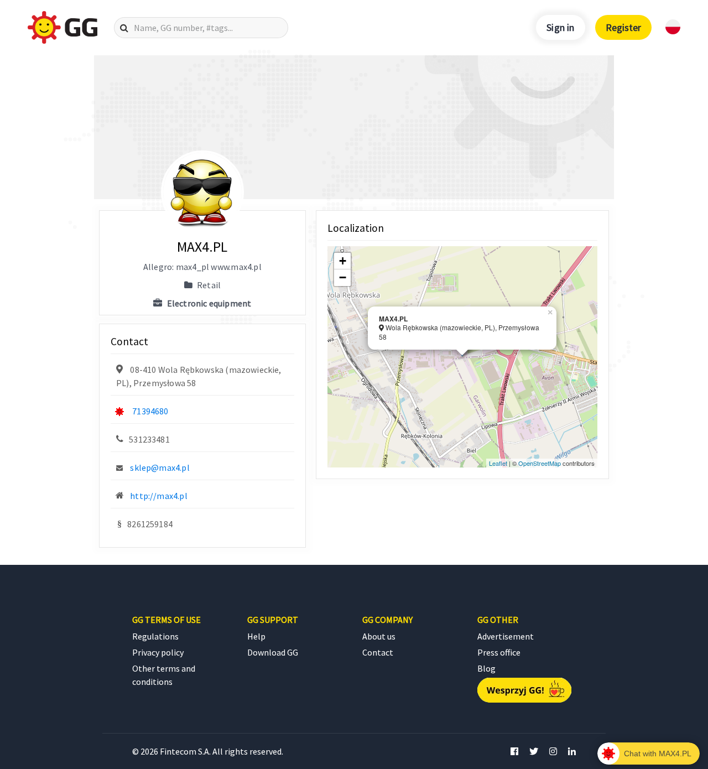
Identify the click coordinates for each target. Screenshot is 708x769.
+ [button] (342, 261)
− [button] (342, 277)
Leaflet (498, 463)
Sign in (560, 27)
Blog (486, 668)
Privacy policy (158, 652)
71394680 (150, 411)
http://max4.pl (159, 495)
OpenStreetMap (539, 463)
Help (256, 636)
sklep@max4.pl (159, 467)
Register (623, 27)
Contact (377, 652)
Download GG (272, 652)
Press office (498, 652)
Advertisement (505, 636)
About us (378, 636)
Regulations (155, 636)
